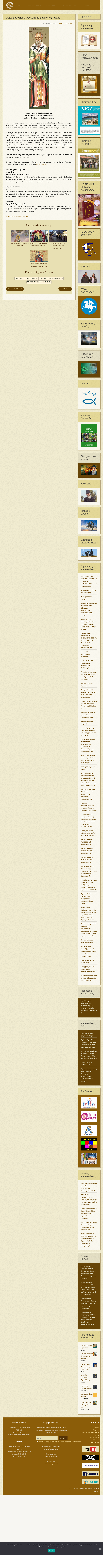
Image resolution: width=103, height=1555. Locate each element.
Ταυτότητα (96, 1430)
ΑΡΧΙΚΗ (21, 5)
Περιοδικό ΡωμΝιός (86, 142)
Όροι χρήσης (95, 1442)
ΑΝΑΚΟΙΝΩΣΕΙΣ (51, 5)
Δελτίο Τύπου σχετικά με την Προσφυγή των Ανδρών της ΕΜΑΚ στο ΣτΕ (89, 704)
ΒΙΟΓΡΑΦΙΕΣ (59, 23)
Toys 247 (86, 383)
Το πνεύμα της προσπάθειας (90, 1432)
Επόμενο (64, 288)
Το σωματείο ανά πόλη (87, 233)
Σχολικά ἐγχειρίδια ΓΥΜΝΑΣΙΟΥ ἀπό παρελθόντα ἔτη (87, 851)
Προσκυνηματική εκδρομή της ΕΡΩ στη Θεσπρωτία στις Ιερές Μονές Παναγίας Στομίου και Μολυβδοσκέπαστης (88, 1318)
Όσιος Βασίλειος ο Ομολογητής (51, 278)
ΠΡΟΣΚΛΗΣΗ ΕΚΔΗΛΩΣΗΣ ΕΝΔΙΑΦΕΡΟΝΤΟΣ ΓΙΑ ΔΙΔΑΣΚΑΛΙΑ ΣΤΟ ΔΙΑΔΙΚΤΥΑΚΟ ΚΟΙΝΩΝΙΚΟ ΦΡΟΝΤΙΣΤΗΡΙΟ (89, 640)
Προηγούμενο (15, 288)
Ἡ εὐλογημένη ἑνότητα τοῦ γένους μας (88, 591)
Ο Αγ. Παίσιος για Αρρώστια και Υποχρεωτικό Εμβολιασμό (87, 664)
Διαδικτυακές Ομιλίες (88, 325)
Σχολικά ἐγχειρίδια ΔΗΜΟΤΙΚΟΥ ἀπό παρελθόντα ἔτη (87, 860)
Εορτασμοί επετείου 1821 (88, 541)
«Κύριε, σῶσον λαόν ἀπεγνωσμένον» (87, 723)
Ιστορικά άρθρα (85, 512)
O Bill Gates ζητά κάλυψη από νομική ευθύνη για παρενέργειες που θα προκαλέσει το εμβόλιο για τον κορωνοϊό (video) (89, 820)
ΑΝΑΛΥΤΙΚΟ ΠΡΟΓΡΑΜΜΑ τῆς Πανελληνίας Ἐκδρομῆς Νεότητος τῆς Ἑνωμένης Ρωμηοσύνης (89, 1199)
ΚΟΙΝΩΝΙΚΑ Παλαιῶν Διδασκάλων (87, 187)
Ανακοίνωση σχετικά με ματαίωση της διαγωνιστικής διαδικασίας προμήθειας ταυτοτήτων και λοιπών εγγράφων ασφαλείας (89, 930)
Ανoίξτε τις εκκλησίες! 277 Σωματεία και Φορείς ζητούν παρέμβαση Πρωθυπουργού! (88, 794)
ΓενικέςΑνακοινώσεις (88, 1175)
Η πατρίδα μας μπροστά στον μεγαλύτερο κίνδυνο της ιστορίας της (89, 978)
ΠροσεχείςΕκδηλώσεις (87, 992)
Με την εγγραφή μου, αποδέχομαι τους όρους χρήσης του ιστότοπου (60, 1441)
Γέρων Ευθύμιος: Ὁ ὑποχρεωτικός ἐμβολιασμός (87, 654)
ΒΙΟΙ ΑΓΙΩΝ (68, 23)
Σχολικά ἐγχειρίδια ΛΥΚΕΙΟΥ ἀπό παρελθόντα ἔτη (87, 842)
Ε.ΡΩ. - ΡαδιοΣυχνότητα (89, 56)
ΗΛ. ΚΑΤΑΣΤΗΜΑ (72, 5)
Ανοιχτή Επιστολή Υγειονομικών (87, 685)
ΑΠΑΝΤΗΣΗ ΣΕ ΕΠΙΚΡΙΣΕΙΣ (86, 1064)
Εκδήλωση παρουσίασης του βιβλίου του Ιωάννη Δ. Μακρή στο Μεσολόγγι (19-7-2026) (89, 1187)
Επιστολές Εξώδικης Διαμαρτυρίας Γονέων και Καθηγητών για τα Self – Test (88, 731)
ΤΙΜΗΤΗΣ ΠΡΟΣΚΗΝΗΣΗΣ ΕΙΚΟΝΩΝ (39, 282)
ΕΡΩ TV (85, 266)
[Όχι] (100, 1549)
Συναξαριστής (95, 1435)
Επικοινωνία (95, 1440)
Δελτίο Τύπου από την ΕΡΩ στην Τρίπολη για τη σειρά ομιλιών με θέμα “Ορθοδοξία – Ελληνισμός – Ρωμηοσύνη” (88, 1240)
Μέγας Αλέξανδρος (87, 290)
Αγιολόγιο (86, 483)
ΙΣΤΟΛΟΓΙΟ (40, 5)
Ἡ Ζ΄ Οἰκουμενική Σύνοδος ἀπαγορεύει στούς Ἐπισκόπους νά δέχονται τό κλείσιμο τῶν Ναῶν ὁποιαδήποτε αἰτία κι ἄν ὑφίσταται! (88, 779)
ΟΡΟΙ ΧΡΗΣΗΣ (84, 5)
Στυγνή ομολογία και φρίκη (88, 768)
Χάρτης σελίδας (94, 1437)
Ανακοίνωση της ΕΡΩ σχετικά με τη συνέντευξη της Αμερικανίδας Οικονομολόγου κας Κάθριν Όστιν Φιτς (88, 745)
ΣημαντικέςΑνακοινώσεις (88, 568)
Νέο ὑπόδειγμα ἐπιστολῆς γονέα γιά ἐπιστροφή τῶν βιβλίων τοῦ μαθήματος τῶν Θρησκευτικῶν (88, 951)
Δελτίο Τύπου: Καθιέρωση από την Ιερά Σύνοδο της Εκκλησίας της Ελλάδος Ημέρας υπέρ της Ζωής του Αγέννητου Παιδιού (89, 914)
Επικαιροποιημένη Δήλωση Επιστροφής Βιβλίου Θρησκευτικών (88, 833)
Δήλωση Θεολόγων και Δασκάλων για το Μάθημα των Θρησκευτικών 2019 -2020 (88, 898)
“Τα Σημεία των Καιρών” (86, 598)
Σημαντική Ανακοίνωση (87, 27)
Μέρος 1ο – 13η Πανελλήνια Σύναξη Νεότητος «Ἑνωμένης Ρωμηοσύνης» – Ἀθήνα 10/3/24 (88, 624)
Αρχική (97, 1427)
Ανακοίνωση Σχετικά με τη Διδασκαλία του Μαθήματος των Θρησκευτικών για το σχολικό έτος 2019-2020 (89, 885)
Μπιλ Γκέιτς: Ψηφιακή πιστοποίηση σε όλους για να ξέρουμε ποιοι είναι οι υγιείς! (88, 759)
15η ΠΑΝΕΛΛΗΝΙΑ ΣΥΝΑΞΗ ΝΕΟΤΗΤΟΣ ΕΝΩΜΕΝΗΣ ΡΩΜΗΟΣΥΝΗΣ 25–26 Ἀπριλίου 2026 (89, 581)
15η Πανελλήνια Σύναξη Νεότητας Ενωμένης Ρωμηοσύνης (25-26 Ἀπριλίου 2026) (89, 1226)
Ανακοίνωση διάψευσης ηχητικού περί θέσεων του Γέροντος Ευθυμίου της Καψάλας (89, 675)
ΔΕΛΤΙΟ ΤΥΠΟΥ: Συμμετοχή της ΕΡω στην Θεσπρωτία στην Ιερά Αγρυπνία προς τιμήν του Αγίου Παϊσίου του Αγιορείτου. (89, 1288)
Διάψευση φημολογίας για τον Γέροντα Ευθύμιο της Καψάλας (88, 715)
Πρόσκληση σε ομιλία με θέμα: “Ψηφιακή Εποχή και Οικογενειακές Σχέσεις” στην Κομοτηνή (89, 1213)
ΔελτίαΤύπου (84, 1257)
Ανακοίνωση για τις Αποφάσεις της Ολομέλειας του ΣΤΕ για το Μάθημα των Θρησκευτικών (89, 871)
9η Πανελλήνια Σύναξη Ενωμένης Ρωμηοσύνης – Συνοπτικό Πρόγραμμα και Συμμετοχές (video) (89, 1043)
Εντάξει (51, 1551)
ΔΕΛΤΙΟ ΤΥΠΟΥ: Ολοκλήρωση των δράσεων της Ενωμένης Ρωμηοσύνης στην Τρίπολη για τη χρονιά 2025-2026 (88, 1272)
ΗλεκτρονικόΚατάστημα (87, 1336)
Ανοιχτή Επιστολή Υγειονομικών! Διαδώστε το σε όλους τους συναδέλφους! (89, 693)
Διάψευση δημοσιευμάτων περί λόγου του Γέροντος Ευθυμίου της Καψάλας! (89, 806)
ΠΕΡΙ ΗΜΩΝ (30, 5)
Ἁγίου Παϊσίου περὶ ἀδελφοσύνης (87, 961)
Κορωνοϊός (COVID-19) (87, 355)
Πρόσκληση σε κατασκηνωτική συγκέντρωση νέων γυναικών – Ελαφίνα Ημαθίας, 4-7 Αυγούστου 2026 (89, 1007)
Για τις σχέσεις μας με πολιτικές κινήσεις (88, 941)
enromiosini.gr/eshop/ (51, 1464)
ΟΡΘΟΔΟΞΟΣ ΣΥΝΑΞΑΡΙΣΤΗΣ (17, 216)
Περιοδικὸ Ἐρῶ (89, 102)
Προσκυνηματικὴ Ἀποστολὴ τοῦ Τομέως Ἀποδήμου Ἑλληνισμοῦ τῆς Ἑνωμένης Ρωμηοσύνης (88, 1303)
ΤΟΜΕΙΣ (61, 5)
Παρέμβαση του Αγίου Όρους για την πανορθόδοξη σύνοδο (88, 969)
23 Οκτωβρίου (41, 164)
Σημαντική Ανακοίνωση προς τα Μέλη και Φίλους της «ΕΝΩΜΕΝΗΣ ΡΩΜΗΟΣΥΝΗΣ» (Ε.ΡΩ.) (89, 609)
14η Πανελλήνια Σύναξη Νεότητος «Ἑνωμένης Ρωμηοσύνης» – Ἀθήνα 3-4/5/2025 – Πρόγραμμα (89, 1054)
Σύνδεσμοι (86, 1091)
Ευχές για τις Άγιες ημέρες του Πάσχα (87, 1034)
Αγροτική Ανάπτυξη (86, 416)
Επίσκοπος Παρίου (31, 278)
